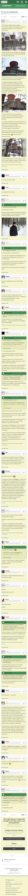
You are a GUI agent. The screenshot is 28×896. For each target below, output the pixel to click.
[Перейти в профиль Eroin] (3, 187)
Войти (14, 848)
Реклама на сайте (15, 888)
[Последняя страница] (26, 17)
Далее (23, 16)
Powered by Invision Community (14, 873)
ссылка (9, 604)
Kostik (8, 214)
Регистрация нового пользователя (14, 838)
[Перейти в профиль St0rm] (3, 772)
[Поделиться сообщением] (25, 22)
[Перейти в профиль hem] (3, 703)
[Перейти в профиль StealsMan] (3, 290)
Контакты (7, 888)
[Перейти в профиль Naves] (3, 600)
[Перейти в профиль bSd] (3, 757)
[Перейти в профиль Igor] (3, 453)
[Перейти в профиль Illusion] (3, 277)
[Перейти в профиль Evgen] (3, 307)
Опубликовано (13, 22)
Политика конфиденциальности (13, 868)
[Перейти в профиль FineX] (3, 21)
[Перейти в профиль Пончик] (3, 471)
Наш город (18, 13)
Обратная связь (14, 870)
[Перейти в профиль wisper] (3, 617)
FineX (5, 13)
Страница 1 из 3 (14, 16)
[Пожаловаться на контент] (23, 22)
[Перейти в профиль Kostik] (3, 175)
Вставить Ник (5, 169)
